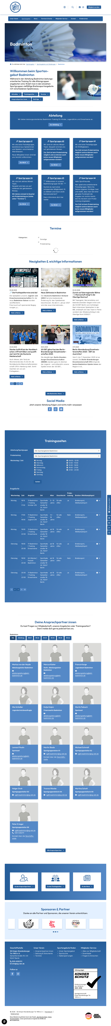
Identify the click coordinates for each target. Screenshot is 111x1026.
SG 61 (30, 638)
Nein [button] (69, 515)
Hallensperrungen (66, 956)
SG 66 (68, 638)
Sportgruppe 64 (25, 178)
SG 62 (37, 638)
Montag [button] (13, 500)
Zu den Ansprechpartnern (23, 886)
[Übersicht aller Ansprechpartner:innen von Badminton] (24, 878)
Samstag (39, 472)
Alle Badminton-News (54, 393)
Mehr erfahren (16, 313)
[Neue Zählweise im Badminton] (55, 277)
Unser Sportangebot (67, 951)
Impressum (48, 1012)
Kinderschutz (83, 18)
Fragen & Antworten (90, 956)
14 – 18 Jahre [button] (52, 517)
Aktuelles (15, 94)
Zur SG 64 (23, 204)
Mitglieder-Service (61, 18)
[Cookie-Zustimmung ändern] (4, 1021)
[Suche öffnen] (74, 7)
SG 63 (45, 638)
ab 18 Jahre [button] (52, 530)
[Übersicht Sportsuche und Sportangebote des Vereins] (109, 518)
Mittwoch (39, 465)
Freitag (39, 470)
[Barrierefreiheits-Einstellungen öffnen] (64, 7)
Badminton (14, 634)
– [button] (23, 503)
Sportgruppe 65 (57, 178)
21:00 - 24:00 (74, 470)
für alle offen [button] (59, 502)
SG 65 (60, 638)
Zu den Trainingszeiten (54, 886)
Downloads (87, 953)
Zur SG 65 (54, 205)
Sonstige (43, 239)
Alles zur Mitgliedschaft (92, 951)
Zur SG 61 (23, 162)
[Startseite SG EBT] (20, 7)
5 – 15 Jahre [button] (52, 502)
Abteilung (21, 638)
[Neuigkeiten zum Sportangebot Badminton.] (87, 878)
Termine (43, 94)
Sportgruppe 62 (57, 141)
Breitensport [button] (79, 558)
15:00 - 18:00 (73, 465)
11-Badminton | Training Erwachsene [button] (33, 531)
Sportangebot (26, 18)
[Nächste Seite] (18, 383)
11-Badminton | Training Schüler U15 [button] (33, 503)
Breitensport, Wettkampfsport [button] (81, 502)
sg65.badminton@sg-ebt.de (88, 795)
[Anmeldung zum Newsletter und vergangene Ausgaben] (109, 528)
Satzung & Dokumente (44, 953)
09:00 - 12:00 (73, 460)
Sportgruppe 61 (25, 141)
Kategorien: (23, 237)
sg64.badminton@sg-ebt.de (56, 795)
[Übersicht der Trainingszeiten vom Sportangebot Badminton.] (55, 878)
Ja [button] (68, 500)
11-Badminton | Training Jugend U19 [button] (33, 517)
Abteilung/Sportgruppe (19, 450)
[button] (98, 505)
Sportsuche (63, 953)
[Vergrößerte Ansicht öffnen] (79, 85)
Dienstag (39, 463)
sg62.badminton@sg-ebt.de (88, 754)
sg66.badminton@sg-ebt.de (25, 830)
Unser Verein (14, 18)
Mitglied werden (93, 7)
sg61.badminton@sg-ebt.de (56, 754)
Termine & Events (46, 18)
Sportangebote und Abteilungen (46, 64)
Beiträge (36, 99)
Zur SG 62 (54, 165)
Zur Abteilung (54, 125)
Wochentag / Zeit (16, 460)
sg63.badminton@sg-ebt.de (25, 795)
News (35, 18)
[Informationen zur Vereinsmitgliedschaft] (109, 512)
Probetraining (45, 244)
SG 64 (53, 638)
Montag (39, 460)
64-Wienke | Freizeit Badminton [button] (32, 560)
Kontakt (73, 18)
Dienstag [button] (14, 544)
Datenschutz (15, 1014)
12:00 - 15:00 (73, 463)
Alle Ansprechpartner (54, 850)
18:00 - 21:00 (73, 467)
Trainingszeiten (29, 94)
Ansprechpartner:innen (19, 99)
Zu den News (86, 886)
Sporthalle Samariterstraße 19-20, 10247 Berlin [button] (44, 505)
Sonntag (39, 474)
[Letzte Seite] (21, 383)
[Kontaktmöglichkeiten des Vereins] (109, 523)
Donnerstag (40, 467)
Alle (13, 638)
